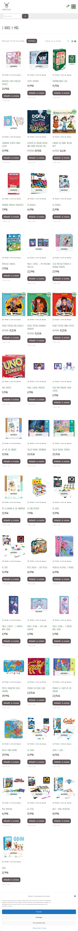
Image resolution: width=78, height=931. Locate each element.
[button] (75, 896)
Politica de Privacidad (37, 928)
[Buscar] (25, 16)
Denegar (39, 917)
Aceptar (39, 912)
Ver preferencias (39, 923)
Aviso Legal (44, 928)
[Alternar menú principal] (73, 6)
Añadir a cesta (11, 96)
